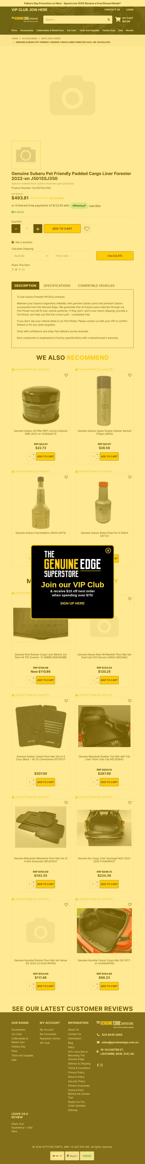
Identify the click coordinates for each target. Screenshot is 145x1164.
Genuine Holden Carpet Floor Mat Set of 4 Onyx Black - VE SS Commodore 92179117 (40, 758)
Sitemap (73, 1109)
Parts (14, 1050)
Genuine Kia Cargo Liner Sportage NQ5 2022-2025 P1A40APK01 (104, 860)
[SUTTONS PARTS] (24, 19)
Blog (70, 1042)
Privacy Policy (76, 1072)
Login (130, 9)
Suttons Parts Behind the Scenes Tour (79, 1094)
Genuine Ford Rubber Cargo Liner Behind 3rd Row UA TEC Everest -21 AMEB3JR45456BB (41, 656)
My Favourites (48, 1033)
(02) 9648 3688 (112, 1034)
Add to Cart (62, 228)
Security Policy (76, 1081)
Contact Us (74, 1033)
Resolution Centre (50, 1038)
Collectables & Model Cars (19, 1040)
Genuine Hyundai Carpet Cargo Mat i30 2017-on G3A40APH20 (104, 962)
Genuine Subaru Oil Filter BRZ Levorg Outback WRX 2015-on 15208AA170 (41, 432)
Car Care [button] (71, 30)
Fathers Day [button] (109, 30)
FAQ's (71, 1047)
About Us (73, 1029)
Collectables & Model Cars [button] (50, 30)
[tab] (25, 286)
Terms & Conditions (79, 1067)
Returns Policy (76, 1076)
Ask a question (23, 242)
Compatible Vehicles (96, 285)
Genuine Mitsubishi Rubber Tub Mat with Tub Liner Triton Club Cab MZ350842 (104, 758)
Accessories (18, 1029)
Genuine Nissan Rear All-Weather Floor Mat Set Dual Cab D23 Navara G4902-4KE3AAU (104, 656)
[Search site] (108, 20)
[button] (86, 228)
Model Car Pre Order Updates (76, 1103)
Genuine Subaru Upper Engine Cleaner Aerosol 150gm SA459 (104, 432)
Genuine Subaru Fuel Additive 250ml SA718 (41, 532)
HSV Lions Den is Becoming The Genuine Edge (78, 1055)
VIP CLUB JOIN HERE (29, 10)
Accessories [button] (26, 30)
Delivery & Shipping (79, 1063)
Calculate (114, 255)
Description (25, 285)
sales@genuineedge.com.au (120, 1042)
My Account (47, 1029)
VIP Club (45, 1042)
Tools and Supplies (22, 1055)
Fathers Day (18, 1046)
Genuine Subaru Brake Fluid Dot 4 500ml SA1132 (104, 534)
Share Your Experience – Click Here (22, 1127)
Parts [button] (14, 30)
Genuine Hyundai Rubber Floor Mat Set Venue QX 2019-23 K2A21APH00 (40, 962)
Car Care (16, 1033)
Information (74, 1038)
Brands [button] (130, 30)
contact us (112, 9)
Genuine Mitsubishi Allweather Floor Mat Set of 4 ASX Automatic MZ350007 (40, 860)
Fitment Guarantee (78, 1085)
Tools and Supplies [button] (89, 30)
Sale (120, 30)
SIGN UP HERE (72, 603)
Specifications (57, 285)
